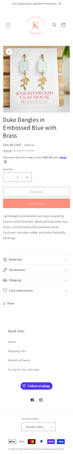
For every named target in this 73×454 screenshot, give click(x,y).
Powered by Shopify (54, 449)
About (12, 342)
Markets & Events (19, 360)
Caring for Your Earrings (23, 369)
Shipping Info (17, 351)
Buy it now (36, 203)
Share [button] (11, 303)
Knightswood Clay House (30, 449)
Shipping (7, 150)
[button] (8, 25)
